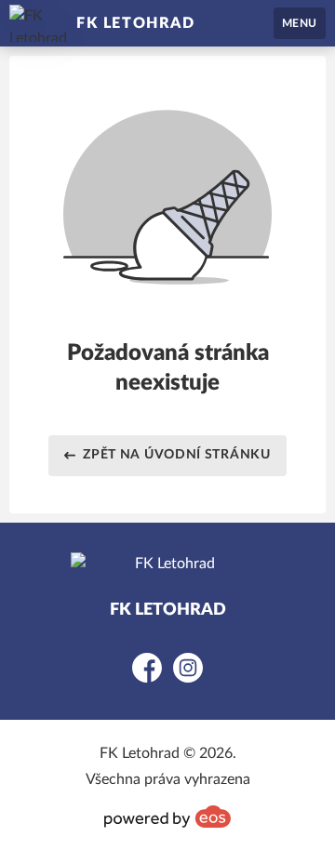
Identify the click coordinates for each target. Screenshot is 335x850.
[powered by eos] (167, 816)
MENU (299, 23)
